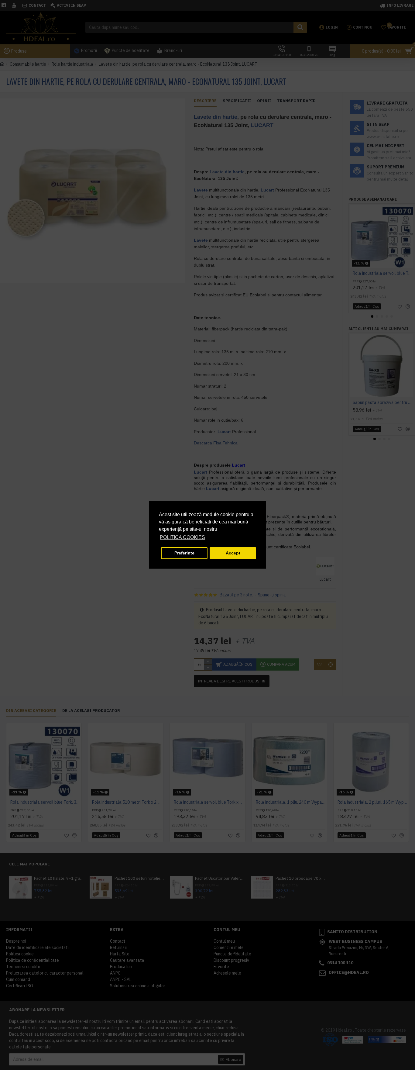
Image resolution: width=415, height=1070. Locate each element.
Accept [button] (233, 553)
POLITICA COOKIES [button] (182, 537)
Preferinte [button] (184, 553)
